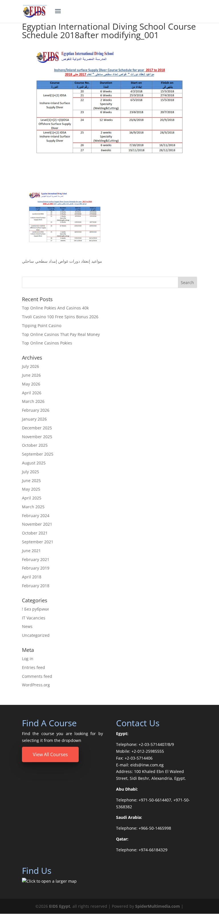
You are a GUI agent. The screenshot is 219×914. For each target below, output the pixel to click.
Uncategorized (36, 635)
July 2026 (30, 366)
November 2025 (37, 436)
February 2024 (35, 515)
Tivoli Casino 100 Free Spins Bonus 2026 (60, 316)
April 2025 (31, 498)
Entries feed (33, 667)
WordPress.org (36, 684)
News (27, 626)
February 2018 (35, 585)
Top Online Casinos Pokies (47, 343)
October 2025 (35, 445)
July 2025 (30, 471)
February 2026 (35, 410)
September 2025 (37, 454)
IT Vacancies (33, 618)
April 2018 (31, 577)
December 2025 (37, 428)
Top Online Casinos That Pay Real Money (61, 334)
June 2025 (31, 480)
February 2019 (35, 568)
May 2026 (31, 384)
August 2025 (34, 463)
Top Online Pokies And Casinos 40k (55, 308)
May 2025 (31, 489)
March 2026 (33, 401)
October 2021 (35, 533)
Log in (27, 658)
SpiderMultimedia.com (157, 906)
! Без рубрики (35, 609)
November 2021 (37, 524)
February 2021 (35, 559)
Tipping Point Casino (41, 325)
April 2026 (31, 392)
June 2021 (31, 550)
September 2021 (37, 541)
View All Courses (50, 754)
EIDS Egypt (59, 906)
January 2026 (34, 419)
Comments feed (37, 676)
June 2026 (31, 375)
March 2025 (33, 506)
